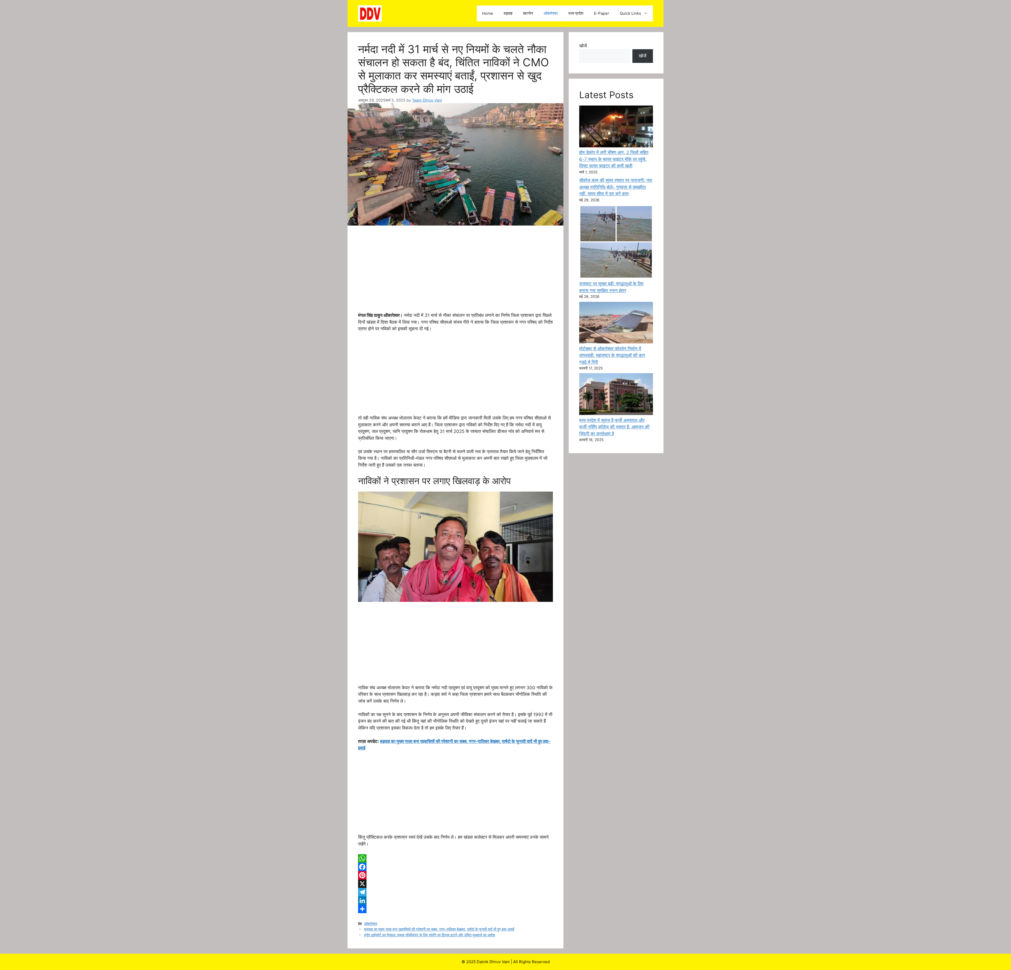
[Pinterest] (455, 875)
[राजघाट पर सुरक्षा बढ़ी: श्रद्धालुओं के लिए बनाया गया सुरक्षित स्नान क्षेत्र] (616, 243)
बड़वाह (508, 13)
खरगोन (528, 13)
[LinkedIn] (455, 900)
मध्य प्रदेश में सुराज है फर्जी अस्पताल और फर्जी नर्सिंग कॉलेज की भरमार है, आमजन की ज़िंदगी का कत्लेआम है (614, 427)
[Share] (455, 909)
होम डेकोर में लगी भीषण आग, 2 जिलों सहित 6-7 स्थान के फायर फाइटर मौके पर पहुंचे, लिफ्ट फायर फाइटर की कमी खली (613, 159)
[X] (455, 883)
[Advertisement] (455, 273)
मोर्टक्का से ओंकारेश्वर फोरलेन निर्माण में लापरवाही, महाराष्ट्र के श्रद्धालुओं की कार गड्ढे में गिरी (612, 355)
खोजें (583, 45)
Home (487, 13)
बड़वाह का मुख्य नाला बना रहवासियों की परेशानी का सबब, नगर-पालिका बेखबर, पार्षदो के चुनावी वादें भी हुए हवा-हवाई (439, 929)
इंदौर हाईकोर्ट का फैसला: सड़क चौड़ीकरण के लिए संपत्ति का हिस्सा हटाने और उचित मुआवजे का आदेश (429, 935)
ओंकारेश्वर (551, 13)
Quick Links (630, 13)
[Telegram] (455, 892)
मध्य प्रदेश (575, 13)
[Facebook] (455, 867)
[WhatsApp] (455, 858)
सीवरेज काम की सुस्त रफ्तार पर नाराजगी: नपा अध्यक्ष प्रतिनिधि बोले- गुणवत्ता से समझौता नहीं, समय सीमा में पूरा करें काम (615, 187)
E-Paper (601, 13)
